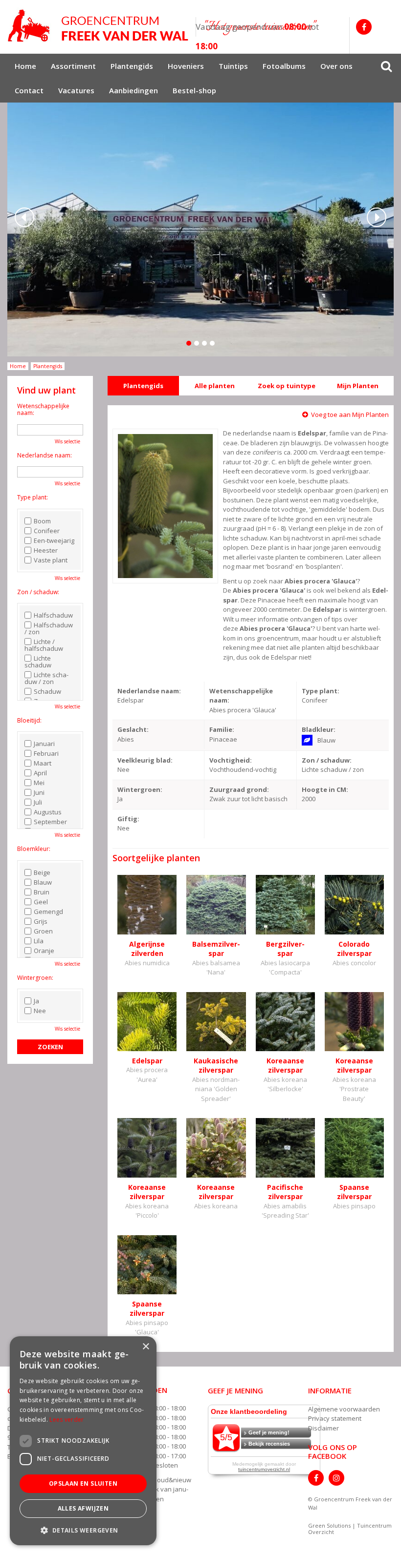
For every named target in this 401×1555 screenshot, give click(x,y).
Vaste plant (50, 560)
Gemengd (48, 911)
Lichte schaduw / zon (46, 678)
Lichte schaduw (37, 661)
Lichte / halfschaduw (43, 645)
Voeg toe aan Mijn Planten (350, 414)
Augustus (48, 812)
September (50, 821)
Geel (41, 901)
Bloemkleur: (33, 849)
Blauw (43, 882)
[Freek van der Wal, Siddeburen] (97, 25)
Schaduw (47, 691)
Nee (40, 1010)
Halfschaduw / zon (48, 628)
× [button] (145, 1346)
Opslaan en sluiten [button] (83, 1483)
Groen (43, 931)
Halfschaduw (53, 615)
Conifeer (47, 530)
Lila (39, 940)
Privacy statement (334, 1418)
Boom (42, 521)
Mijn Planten (358, 385)
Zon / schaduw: (38, 592)
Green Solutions (329, 1525)
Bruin (41, 892)
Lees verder (66, 1419)
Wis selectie (67, 441)
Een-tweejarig (54, 540)
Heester (46, 550)
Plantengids (143, 385)
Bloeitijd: (29, 720)
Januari (44, 743)
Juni (39, 792)
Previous (24, 217)
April (40, 772)
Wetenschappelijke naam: (43, 409)
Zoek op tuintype (286, 385)
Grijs (40, 921)
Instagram (336, 1478)
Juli (38, 802)
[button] (83, 1529)
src (386, 66)
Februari (46, 753)
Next (376, 217)
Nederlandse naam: (44, 455)
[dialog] (83, 1440)
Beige (42, 872)
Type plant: (32, 497)
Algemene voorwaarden (344, 1409)
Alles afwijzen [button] (83, 1508)
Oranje (44, 950)
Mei (39, 782)
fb (364, 27)
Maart (42, 763)
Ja (36, 1000)
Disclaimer (323, 1428)
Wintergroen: (35, 978)
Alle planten (215, 385)
